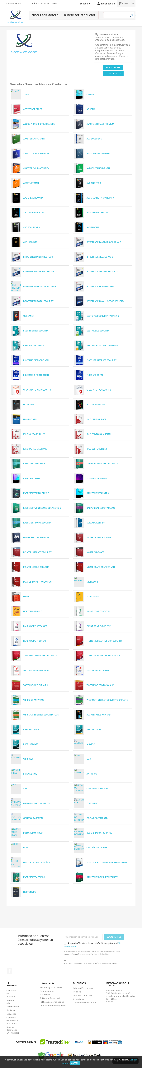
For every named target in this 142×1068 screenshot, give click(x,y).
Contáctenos (14, 3)
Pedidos (77, 991)
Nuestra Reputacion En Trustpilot (13, 1030)
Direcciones (78, 999)
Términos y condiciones (51, 987)
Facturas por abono (82, 995)
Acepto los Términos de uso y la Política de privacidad (92, 944)
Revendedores (47, 991)
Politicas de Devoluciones (52, 1002)
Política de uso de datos (44, 3)
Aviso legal (45, 994)
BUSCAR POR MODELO (45, 15)
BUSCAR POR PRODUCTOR (80, 15)
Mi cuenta (11, 1014)
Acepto (74, 1063)
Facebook (9, 971)
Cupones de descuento (84, 1002)
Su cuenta (79, 983)
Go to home (113, 67)
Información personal (83, 988)
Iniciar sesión (13, 1006)
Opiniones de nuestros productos (12, 1020)
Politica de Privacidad (50, 998)
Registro (11, 1010)
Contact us (113, 73)
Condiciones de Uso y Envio (53, 1005)
